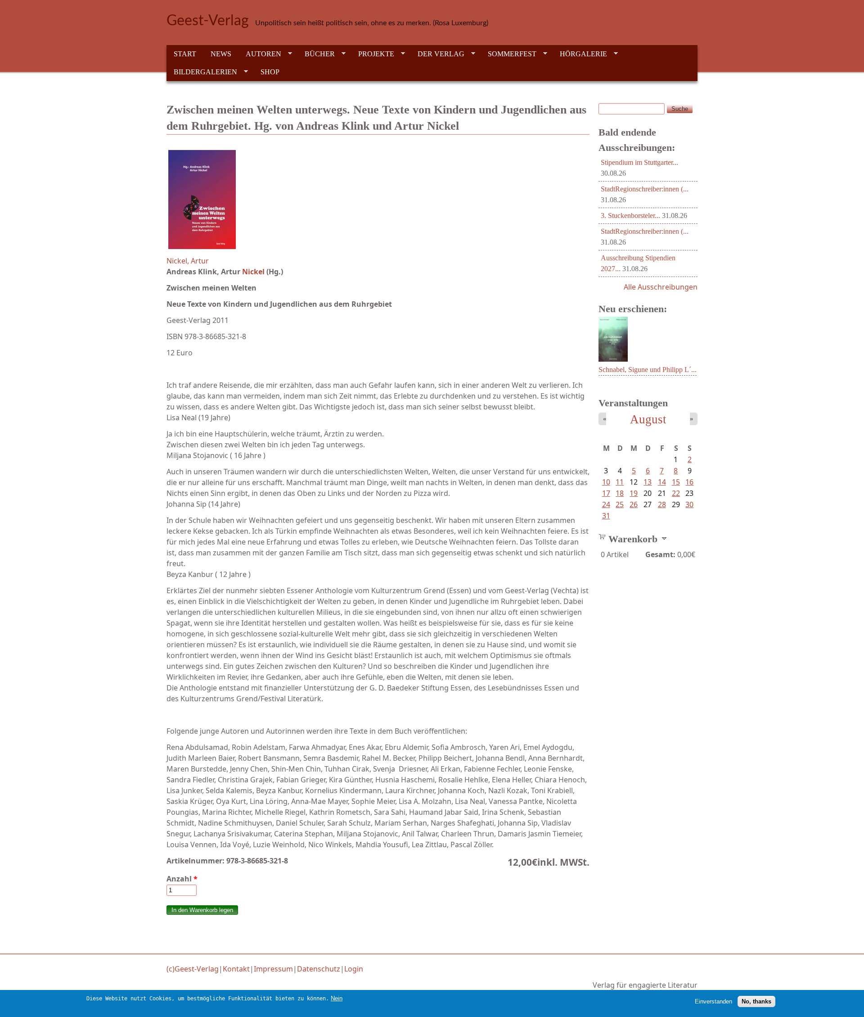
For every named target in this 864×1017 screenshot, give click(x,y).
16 (689, 482)
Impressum (273, 969)
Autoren (259, 54)
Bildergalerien (201, 72)
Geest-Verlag (207, 21)
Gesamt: (660, 554)
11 (620, 482)
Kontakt (236, 969)
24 (606, 504)
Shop (270, 72)
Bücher (316, 54)
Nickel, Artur (187, 261)
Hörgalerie (580, 54)
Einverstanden (713, 1001)
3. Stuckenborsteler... (630, 215)
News (221, 54)
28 (662, 504)
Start (185, 54)
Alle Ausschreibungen (661, 287)
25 (620, 504)
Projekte (372, 54)
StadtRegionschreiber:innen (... (644, 189)
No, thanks (756, 1001)
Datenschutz (318, 969)
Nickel (253, 272)
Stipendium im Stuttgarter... (639, 162)
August (648, 419)
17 (606, 493)
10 (606, 482)
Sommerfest (508, 54)
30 (689, 504)
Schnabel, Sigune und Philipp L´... (647, 369)
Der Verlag (437, 54)
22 (676, 493)
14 (662, 482)
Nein (336, 998)
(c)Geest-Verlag (192, 969)
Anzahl (182, 879)
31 (606, 516)
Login (353, 969)
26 (634, 504)
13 (648, 482)
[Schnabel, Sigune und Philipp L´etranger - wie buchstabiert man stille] (613, 359)
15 (676, 482)
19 (634, 493)
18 (620, 493)
